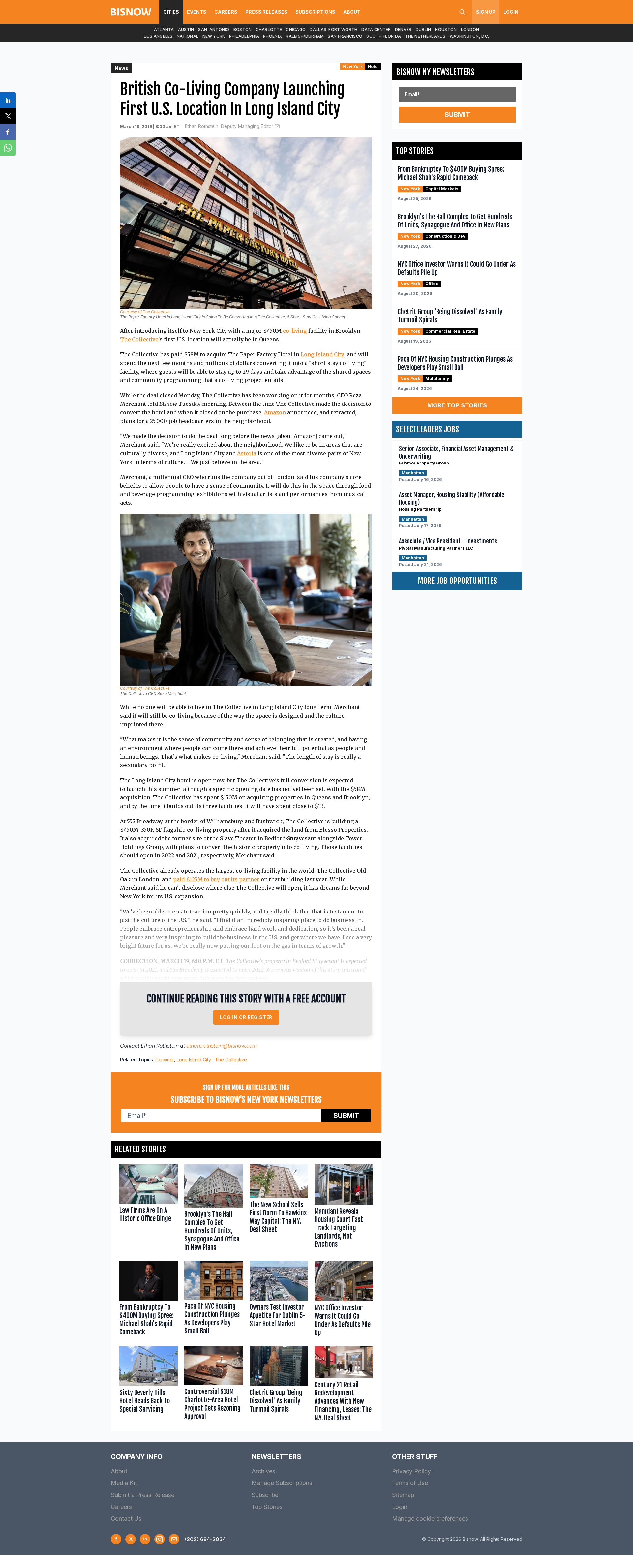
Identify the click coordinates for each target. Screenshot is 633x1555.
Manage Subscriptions (282, 1483)
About (351, 12)
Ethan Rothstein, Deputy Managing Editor (229, 126)
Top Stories (267, 1506)
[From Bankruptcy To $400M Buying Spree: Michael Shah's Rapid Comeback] (148, 1300)
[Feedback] (174, 1539)
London (470, 29)
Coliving (164, 1059)
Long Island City (322, 354)
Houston (446, 29)
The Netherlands (425, 36)
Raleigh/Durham (305, 36)
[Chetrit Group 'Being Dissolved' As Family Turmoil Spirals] (278, 1385)
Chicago (296, 29)
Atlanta (164, 29)
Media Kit (124, 1483)
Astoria (246, 453)
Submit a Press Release (142, 1494)
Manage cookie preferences (430, 1518)
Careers (225, 12)
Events (196, 12)
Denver (403, 29)
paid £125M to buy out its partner (216, 879)
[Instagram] (159, 1539)
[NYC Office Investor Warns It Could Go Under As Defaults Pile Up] (343, 1300)
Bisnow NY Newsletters (435, 72)
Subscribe (265, 1494)
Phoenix (272, 36)
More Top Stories (457, 405)
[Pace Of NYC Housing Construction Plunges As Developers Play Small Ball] (213, 1300)
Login (510, 12)
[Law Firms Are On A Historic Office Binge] (148, 1209)
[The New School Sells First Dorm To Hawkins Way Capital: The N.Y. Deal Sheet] (278, 1209)
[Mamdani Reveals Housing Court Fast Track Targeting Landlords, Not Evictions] (343, 1209)
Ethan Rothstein (160, 1045)
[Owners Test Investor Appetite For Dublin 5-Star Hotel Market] (278, 1300)
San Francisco (345, 36)
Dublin (423, 29)
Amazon (275, 412)
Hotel (373, 66)
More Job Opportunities (457, 581)
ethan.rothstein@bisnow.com (221, 1045)
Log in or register (246, 1017)
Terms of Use (410, 1483)
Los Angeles (158, 36)
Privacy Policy (411, 1471)
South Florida (383, 36)
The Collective (139, 339)
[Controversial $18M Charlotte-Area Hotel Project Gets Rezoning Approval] (213, 1385)
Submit (346, 1116)
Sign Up (486, 12)
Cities (171, 12)
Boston (242, 29)
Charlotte (269, 29)
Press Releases (266, 12)
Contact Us (126, 1518)
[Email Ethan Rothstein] (277, 126)
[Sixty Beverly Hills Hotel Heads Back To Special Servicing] (148, 1385)
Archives (263, 1471)
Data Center (376, 29)
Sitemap (403, 1494)
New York (213, 36)
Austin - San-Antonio (203, 29)
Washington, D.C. (469, 36)
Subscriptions (315, 12)
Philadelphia (244, 36)
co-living (295, 330)
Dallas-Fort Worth (333, 29)
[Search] (462, 12)
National (187, 36)
